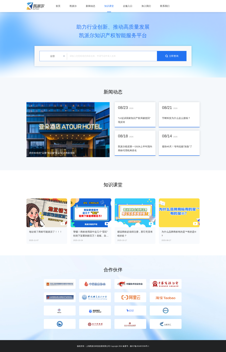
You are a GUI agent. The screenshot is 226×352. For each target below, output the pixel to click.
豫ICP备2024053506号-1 (139, 346)
